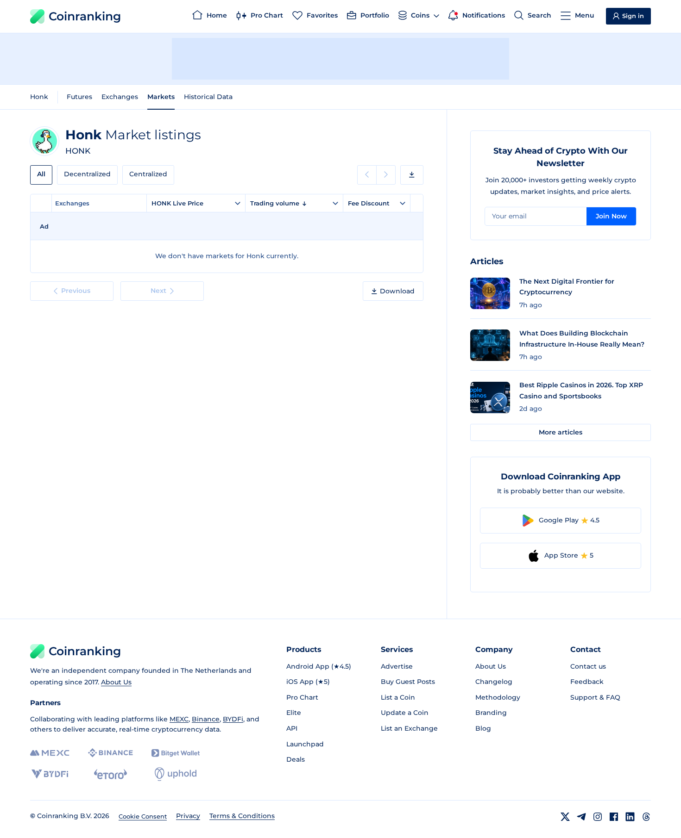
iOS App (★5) (308, 681)
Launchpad (305, 744)
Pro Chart (302, 697)
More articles (560, 432)
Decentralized (87, 174)
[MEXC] (49, 753)
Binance (206, 719)
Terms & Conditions (242, 816)
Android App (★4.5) (318, 666)
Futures (79, 97)
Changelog (493, 681)
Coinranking (85, 16)
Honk (39, 97)
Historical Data (208, 97)
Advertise (397, 666)
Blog (483, 728)
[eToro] (110, 774)
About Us (116, 682)
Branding (491, 712)
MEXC (179, 719)
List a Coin (398, 697)
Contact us (588, 666)
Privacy (188, 816)
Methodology (497, 697)
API (291, 728)
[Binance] (110, 752)
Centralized (148, 174)
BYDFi (233, 719)
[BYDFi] (49, 774)
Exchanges (119, 97)
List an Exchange (409, 728)
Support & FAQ (595, 697)
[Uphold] (175, 774)
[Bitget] (175, 753)
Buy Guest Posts (408, 681)
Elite (293, 712)
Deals (295, 759)
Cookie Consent (143, 816)
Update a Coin (405, 712)
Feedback (587, 681)
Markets (161, 97)
